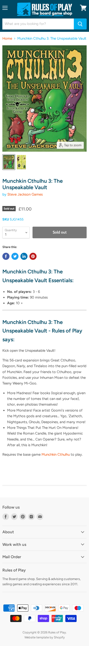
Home (7, 39)
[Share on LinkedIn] (24, 256)
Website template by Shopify (44, 637)
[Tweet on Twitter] (15, 256)
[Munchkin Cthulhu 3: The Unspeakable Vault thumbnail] (9, 162)
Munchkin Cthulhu (56, 454)
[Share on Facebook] (5, 256)
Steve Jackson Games (25, 194)
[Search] (80, 24)
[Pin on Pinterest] (33, 256)
